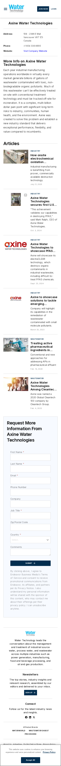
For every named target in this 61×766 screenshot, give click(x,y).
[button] (5, 9)
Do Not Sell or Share (32, 744)
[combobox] (30, 539)
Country (15, 534)
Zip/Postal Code (19, 522)
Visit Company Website (35, 51)
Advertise (17, 744)
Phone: (7, 46)
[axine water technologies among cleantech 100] (15, 384)
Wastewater (37, 339)
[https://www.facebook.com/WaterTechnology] (26, 717)
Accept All (30, 760)
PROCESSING (30, 734)
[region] (30, 755)
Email (14, 475)
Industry (35, 151)
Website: (8, 51)
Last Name (17, 463)
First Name (17, 452)
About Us (7, 744)
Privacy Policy (49, 744)
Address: (8, 34)
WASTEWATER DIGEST (39, 731)
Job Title (16, 510)
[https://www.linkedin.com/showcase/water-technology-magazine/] (30, 717)
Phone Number (18, 487)
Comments (16, 547)
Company (15, 498)
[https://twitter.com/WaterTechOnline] (33, 717)
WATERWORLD (18, 731)
